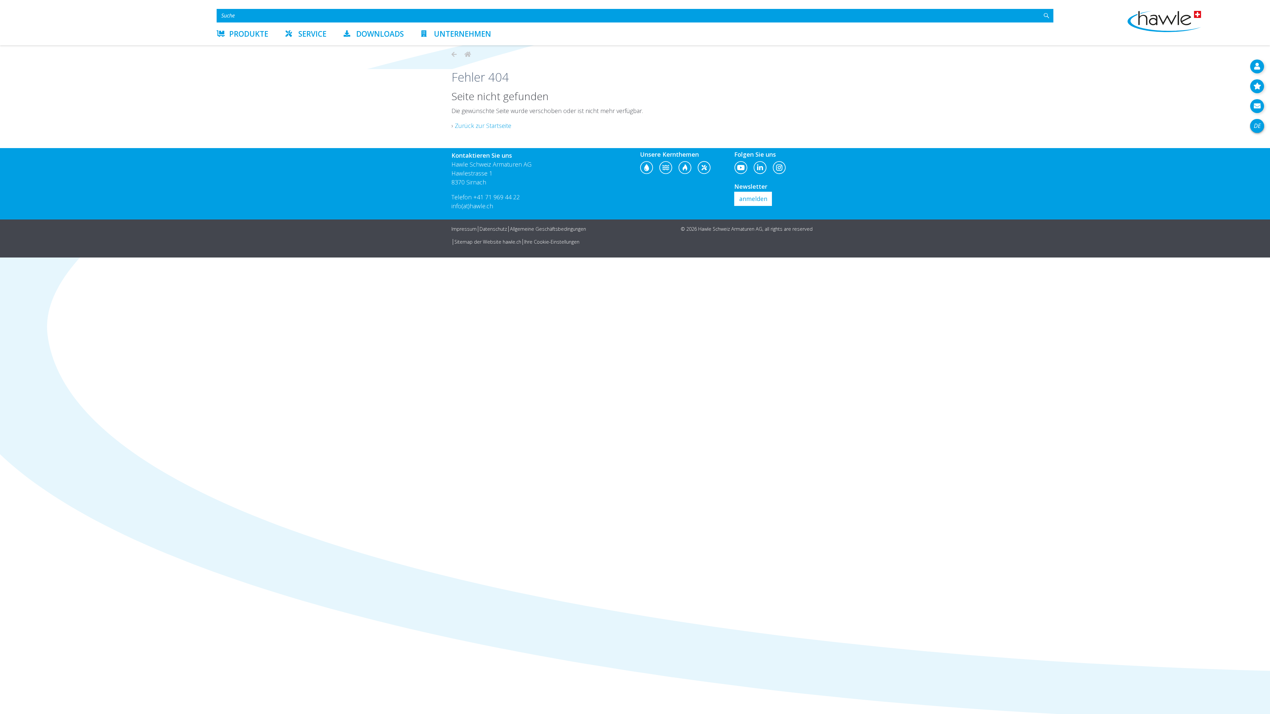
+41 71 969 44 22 (496, 197)
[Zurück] (454, 54)
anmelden (753, 199)
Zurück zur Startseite (483, 126)
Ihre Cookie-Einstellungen (551, 242)
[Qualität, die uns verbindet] (467, 54)
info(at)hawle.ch (472, 206)
